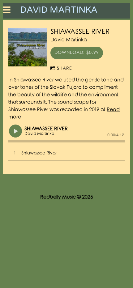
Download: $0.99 (76, 52)
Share (64, 68)
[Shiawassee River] (27, 47)
